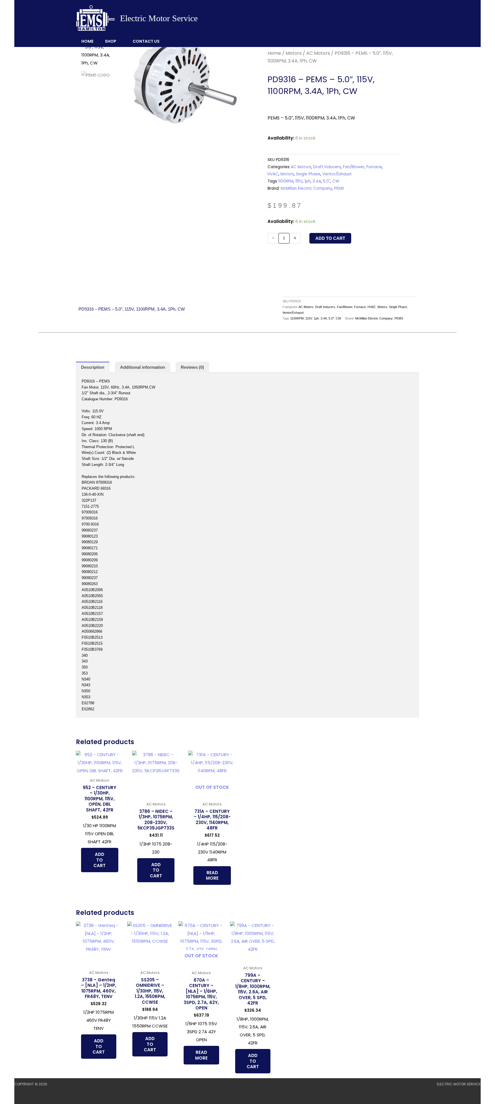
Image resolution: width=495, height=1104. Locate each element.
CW (335, 181)
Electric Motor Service (159, 18)
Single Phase (308, 174)
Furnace (374, 167)
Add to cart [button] (99, 859)
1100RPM (285, 181)
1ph (308, 181)
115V (298, 181)
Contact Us (146, 41)
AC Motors (318, 53)
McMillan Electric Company (306, 188)
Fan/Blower (353, 167)
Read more (212, 875)
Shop (110, 41)
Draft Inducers (327, 167)
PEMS (339, 188)
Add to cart (330, 238)
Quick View (99, 770)
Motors (294, 53)
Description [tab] (92, 367)
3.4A (317, 181)
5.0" (326, 181)
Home (87, 41)
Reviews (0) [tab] (192, 367)
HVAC (273, 174)
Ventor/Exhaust (337, 174)
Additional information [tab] (142, 367)
